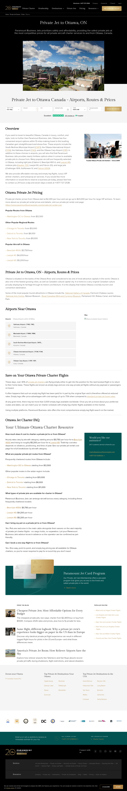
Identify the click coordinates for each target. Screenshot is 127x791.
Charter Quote (98, 739)
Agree (118, 787)
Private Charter (28, 8)
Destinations (57, 8)
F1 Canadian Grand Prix (13, 679)
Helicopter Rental (94, 763)
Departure (59, 108)
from (25, 108)
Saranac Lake (48, 686)
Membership (43, 8)
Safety (85, 774)
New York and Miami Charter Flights (108, 634)
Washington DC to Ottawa (18, 216)
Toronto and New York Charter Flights (108, 638)
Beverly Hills (101, 681)
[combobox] (29, 110)
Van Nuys (86, 690)
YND (33, 150)
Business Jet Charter (70, 763)
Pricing (82, 8)
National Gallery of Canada (77, 293)
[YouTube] (115, 751)
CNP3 (37, 147)
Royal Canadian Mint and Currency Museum (61, 296)
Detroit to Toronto (15, 233)
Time (74, 108)
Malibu (85, 695)
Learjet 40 (65, 162)
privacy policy (10, 788)
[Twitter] (100, 751)
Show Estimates (113, 109)
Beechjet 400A (14, 250)
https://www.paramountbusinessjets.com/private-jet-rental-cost (33, 205)
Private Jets (71, 8)
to (41, 108)
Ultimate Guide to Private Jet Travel (76, 766)
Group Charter (82, 763)
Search (113, 3)
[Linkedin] (110, 751)
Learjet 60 (11, 260)
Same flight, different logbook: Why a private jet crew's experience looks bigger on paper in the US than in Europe (51, 631)
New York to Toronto (16, 238)
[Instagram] (105, 751)
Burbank (100, 690)
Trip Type (10, 108)
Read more (71, 588)
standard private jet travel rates (101, 396)
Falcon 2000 (43, 168)
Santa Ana (100, 695)
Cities (23, 14)
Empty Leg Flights (57, 766)
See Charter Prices (112, 8)
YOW (8, 150)
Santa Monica (87, 681)
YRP (65, 150)
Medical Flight (46, 766)
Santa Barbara (102, 699)
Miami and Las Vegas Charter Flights (108, 610)
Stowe (46, 690)
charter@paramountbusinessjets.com (102, 452)
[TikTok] (120, 751)
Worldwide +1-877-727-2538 (81, 3)
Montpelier (62, 690)
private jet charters (36, 382)
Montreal (61, 681)
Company (95, 3)
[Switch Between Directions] (37, 109)
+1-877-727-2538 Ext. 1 (96, 456)
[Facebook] (95, 751)
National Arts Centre (14, 296)
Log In (120, 3)
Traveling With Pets (107, 763)
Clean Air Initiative (101, 774)
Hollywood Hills (88, 686)
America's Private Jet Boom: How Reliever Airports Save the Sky (51, 652)
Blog (79, 774)
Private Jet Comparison (69, 774)
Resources (92, 8)
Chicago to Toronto (15, 228)
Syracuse (47, 695)
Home (7, 14)
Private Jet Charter (15, 14)
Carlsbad (86, 699)
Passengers (93, 108)
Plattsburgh (62, 686)
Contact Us (104, 3)
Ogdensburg (48, 681)
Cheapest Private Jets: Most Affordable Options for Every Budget (50, 612)
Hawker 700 (22, 165)
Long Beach (101, 686)
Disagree (106, 787)
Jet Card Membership (41, 763)
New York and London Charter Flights (108, 622)
